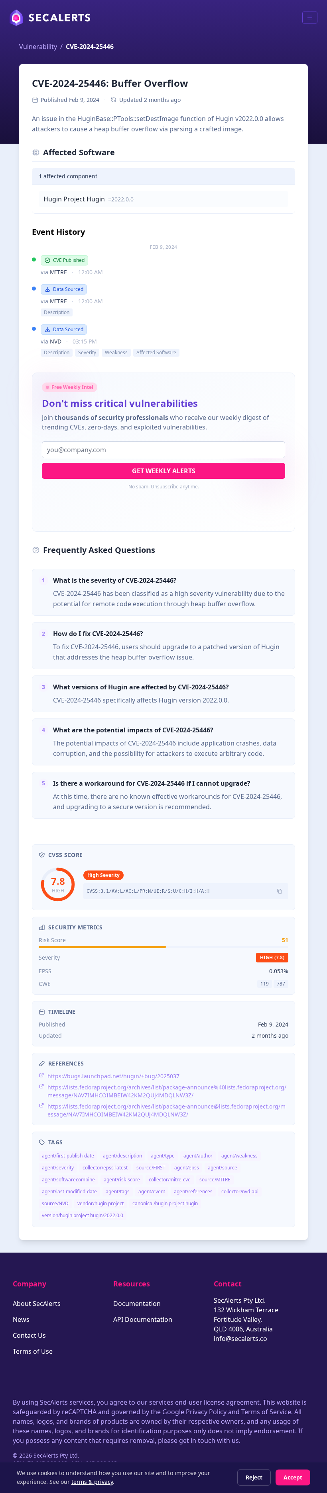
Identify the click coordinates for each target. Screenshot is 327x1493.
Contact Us (29, 1335)
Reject (254, 1477)
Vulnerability (38, 46)
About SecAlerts (37, 1303)
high (272, 957)
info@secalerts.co (240, 1338)
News (21, 1319)
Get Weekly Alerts (163, 470)
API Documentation (142, 1319)
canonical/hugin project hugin (165, 1203)
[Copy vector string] (279, 891)
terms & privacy (92, 1481)
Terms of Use (33, 1351)
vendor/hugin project (100, 1203)
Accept (293, 1477)
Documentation (137, 1303)
